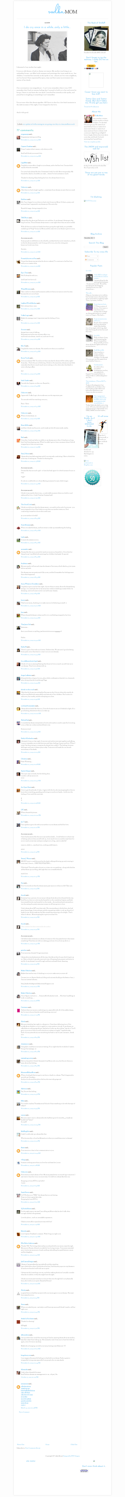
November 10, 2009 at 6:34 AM (30, 352)
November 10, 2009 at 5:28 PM (30, 1001)
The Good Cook (26, 505)
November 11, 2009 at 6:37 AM (30, 1202)
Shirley (23, 1290)
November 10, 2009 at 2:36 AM (30, 252)
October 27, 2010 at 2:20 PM (29, 1377)
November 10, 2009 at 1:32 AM (30, 181)
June (22, 612)
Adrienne (24, 1089)
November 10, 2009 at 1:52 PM (30, 889)
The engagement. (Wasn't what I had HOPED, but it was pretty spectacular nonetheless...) (100, 399)
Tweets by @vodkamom (91, 107)
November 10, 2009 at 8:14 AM (30, 518)
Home (47, 1445)
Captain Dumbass (27, 147)
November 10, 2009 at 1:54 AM (30, 211)
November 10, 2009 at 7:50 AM (30, 498)
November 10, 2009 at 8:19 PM (30, 1038)
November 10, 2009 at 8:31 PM (30, 1066)
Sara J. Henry (25, 454)
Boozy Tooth (25, 358)
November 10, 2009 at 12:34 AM (31, 156)
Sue (22, 883)
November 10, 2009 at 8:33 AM (30, 557)
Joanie (23, 600)
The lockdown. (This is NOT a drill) (96, 382)
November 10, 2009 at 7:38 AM (30, 461)
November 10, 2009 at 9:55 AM (30, 699)
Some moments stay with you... (100, 320)
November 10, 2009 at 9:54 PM (30, 1109)
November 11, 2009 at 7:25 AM (30, 1225)
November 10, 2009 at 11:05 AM (31, 732)
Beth (22, 437)
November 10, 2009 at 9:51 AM (30, 669)
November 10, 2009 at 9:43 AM (30, 655)
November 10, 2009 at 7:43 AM (30, 484)
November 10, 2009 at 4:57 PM (30, 944)
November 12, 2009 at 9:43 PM (30, 1312)
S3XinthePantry (26, 1209)
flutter (23, 1148)
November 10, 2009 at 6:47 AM (31, 407)
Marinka (24, 1231)
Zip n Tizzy (24, 273)
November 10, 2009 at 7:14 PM (30, 1015)
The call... (89, 293)
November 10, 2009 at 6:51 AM (30, 419)
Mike (22, 1101)
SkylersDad (24, 720)
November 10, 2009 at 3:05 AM (30, 266)
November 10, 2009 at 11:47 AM (31, 781)
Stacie (23, 1305)
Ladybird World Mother (29, 303)
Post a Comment (24, 1412)
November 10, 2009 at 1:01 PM (30, 828)
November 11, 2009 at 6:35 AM (30, 1186)
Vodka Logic (25, 315)
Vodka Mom (99, 116)
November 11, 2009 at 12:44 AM (31, 1153)
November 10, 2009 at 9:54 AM (30, 683)
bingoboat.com (26, 1355)
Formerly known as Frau (29, 259)
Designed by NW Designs (71, 1456)
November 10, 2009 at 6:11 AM (30, 309)
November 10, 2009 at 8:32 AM (30, 543)
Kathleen (24, 199)
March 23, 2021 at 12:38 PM (29, 1408)
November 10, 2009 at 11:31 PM (30, 1141)
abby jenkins (25, 1335)
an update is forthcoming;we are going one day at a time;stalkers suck (49, 124)
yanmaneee (24, 1384)
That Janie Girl (26, 625)
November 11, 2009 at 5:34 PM (30, 1298)
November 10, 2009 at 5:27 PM (30, 987)
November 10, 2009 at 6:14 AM (30, 339)
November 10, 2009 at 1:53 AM (30, 193)
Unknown (24, 187)
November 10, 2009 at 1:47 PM (30, 877)
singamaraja (25, 134)
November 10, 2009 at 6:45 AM (30, 386)
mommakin (24, 549)
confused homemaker (28, 706)
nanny (23, 1115)
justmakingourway (27, 1058)
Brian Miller (25, 425)
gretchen (24, 950)
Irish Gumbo (25, 381)
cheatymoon (25, 1044)
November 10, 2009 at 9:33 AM (30, 618)
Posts (88, 256)
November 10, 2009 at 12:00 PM (31, 815)
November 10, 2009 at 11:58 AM (30, 803)
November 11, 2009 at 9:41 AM (30, 1255)
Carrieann (24, 1007)
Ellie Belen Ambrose (27, 1243)
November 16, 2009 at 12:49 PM (30, 1363)
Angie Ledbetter (26, 675)
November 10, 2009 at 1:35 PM (30, 852)
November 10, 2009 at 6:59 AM (30, 431)
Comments (90, 260)
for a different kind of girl (29, 661)
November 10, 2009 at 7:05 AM (30, 447)
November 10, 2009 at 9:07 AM (31, 606)
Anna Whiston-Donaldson (30, 584)
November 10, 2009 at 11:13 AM (30, 752)
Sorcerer (24, 330)
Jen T (22, 822)
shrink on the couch (27, 690)
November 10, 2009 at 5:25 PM (30, 964)
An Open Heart (26, 787)
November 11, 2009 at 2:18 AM (30, 1165)
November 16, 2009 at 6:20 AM (30, 1349)
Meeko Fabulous (26, 971)
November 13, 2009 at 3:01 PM (30, 1328)
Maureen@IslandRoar (28, 1073)
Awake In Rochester (27, 1319)
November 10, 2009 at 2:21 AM (30, 232)
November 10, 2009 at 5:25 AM (30, 297)
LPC (22, 810)
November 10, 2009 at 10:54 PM (30, 1125)
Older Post (74, 1445)
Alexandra (24, 1370)
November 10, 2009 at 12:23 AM (31, 140)
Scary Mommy (25, 525)
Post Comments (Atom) (32, 1448)
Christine (24, 759)
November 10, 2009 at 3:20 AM (30, 283)
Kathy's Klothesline (27, 739)
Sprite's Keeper (26, 771)
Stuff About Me (99, 350)
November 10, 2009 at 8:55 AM (30, 594)
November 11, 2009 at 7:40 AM (30, 1237)
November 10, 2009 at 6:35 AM (30, 374)
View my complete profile (92, 142)
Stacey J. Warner (26, 859)
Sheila (23, 1022)
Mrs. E (23, 346)
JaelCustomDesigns (27, 1262)
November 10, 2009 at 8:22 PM (30, 1052)
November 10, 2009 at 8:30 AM (31, 531)
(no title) (88, 271)
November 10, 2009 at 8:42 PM (30, 1082)
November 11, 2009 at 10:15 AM (30, 1284)
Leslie (23, 537)
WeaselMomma (26, 289)
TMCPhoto (25, 218)
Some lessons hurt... (100, 304)
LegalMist (24, 163)
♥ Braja (23, 1160)
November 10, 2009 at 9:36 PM (30, 1094)
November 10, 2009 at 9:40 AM (31, 640)
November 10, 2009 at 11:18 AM (30, 765)
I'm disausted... (98, 365)
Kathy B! (23, 647)
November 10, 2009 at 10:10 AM (31, 714)
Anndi (23, 895)
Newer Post (20, 1445)
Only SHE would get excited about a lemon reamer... (101, 276)
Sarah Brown (25, 1192)
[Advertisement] (47, 1428)
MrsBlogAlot (25, 1131)
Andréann (24, 564)
